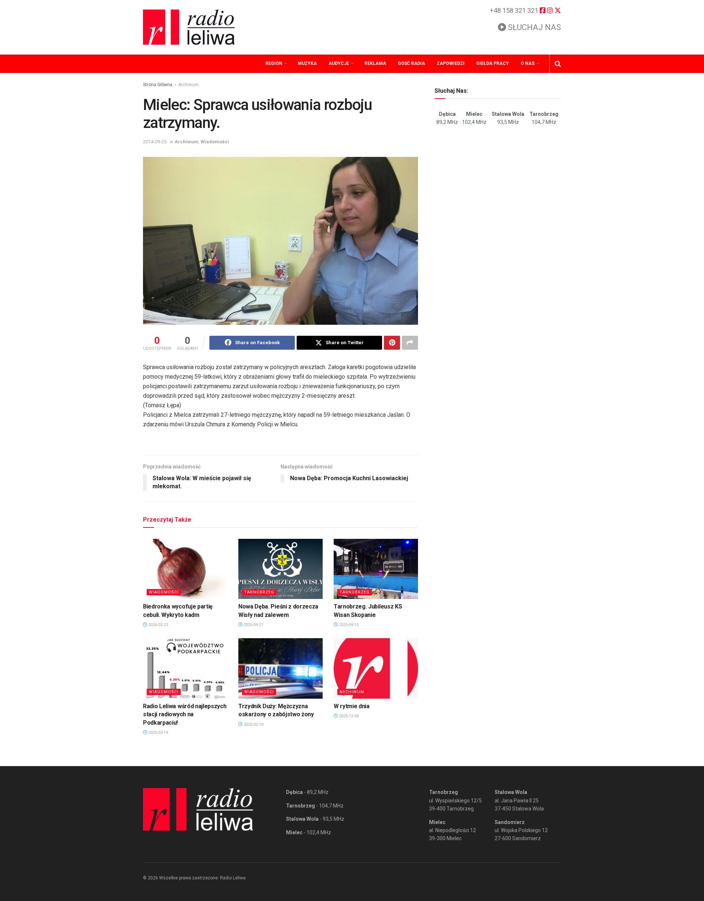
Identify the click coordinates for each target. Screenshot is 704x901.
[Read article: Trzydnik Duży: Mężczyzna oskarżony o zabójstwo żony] (280, 668)
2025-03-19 (157, 732)
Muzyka (307, 63)
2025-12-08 (348, 716)
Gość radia (411, 63)
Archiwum (188, 84)
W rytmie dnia (352, 706)
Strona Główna (157, 84)
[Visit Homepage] (189, 27)
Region (273, 63)
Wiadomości (215, 141)
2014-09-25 (154, 141)
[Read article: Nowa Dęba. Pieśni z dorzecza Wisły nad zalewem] (280, 569)
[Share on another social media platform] (410, 343)
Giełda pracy (492, 63)
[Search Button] (558, 64)
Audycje (339, 63)
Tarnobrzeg (259, 592)
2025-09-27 (252, 624)
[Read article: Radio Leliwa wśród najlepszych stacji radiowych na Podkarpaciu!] (185, 668)
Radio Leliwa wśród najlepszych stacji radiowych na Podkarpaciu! (184, 714)
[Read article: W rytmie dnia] (376, 668)
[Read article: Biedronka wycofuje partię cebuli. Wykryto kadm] (185, 569)
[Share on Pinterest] (392, 343)
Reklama (375, 63)
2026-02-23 (157, 624)
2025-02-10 (252, 724)
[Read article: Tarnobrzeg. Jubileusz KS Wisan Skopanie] (376, 569)
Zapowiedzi (451, 63)
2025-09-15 (348, 624)
